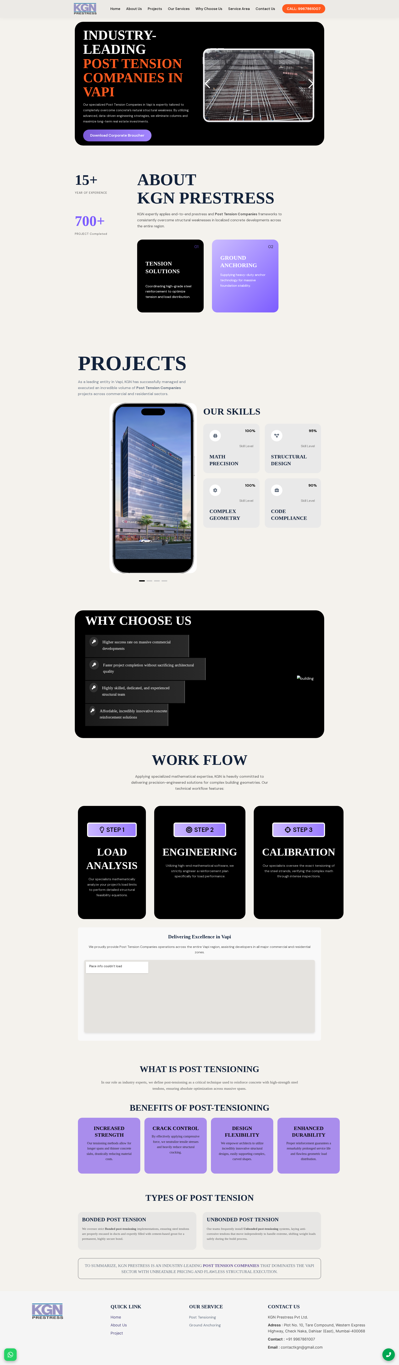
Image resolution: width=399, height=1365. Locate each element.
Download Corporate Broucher (117, 135)
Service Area (239, 8)
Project (117, 1333)
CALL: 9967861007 (304, 8)
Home (115, 8)
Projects (155, 8)
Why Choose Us (209, 8)
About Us (134, 8)
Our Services (179, 8)
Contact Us (265, 8)
